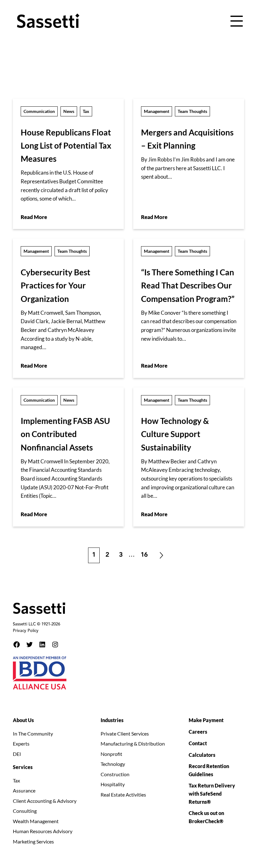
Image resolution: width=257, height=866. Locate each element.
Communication (39, 111)
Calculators (202, 755)
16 (146, 553)
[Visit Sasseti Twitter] (29, 644)
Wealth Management (36, 821)
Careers (198, 732)
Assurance (24, 790)
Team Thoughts (192, 111)
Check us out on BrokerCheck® (206, 817)
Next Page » (161, 555)
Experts (21, 743)
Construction (115, 774)
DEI (17, 754)
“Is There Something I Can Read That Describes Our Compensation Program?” (187, 285)
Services (23, 767)
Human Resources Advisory (42, 831)
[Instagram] (55, 644)
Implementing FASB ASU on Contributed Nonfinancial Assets (65, 434)
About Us (23, 720)
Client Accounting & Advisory (44, 801)
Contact (198, 743)
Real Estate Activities (123, 794)
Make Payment (206, 720)
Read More (34, 217)
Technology (113, 764)
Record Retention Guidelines (209, 770)
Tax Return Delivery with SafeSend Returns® (212, 793)
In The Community (33, 733)
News (68, 111)
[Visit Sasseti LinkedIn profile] (42, 644)
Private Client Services (125, 733)
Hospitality (113, 784)
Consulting (25, 811)
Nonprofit (111, 754)
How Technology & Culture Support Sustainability (175, 434)
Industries (112, 720)
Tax (86, 111)
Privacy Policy (26, 631)
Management (156, 111)
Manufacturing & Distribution (133, 743)
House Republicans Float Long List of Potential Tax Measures (66, 145)
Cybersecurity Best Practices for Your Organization (55, 285)
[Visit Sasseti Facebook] (16, 644)
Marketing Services (33, 841)
